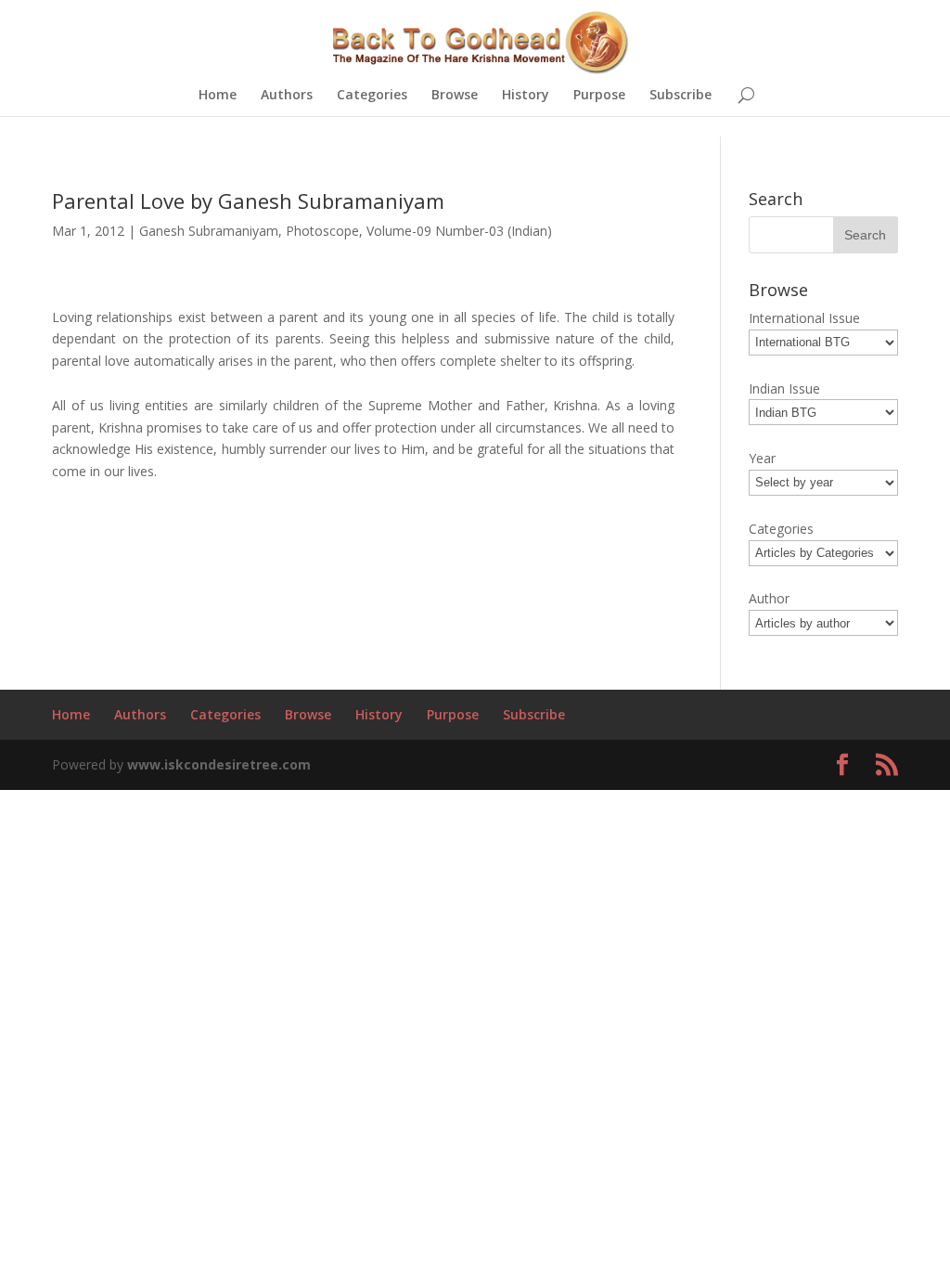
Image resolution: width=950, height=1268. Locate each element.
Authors (287, 95)
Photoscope (322, 230)
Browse (454, 95)
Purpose (599, 95)
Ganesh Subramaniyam (208, 230)
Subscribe (680, 95)
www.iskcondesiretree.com (219, 764)
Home (218, 95)
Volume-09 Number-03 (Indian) (459, 230)
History (525, 95)
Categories (372, 95)
